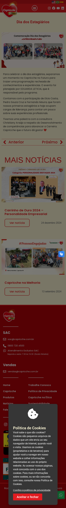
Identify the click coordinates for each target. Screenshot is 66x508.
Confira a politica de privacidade (31, 490)
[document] (33, 254)
